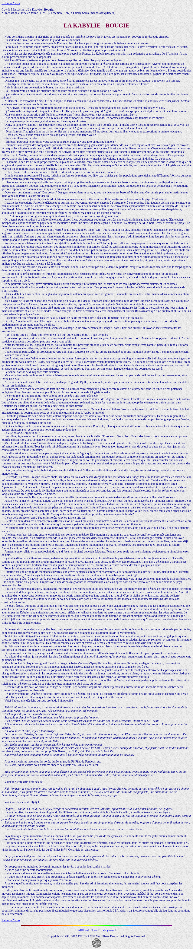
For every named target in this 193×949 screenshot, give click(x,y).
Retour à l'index (11, 3)
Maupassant (109, 930)
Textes (95, 930)
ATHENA (83, 930)
